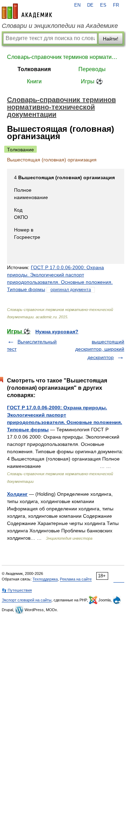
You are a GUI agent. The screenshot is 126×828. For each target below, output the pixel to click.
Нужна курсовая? (56, 331)
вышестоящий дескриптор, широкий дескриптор (99, 349)
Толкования (34, 69)
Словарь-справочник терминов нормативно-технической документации (63, 57)
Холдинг (17, 494)
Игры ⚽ (92, 81)
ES (103, 5)
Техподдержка (45, 579)
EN (77, 5)
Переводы (92, 69)
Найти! (110, 38)
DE (90, 5)
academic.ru (27, 11)
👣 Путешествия (17, 590)
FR (116, 5)
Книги (34, 81)
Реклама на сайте (76, 579)
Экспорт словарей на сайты (26, 600)
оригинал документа (70, 289)
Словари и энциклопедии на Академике (60, 25)
